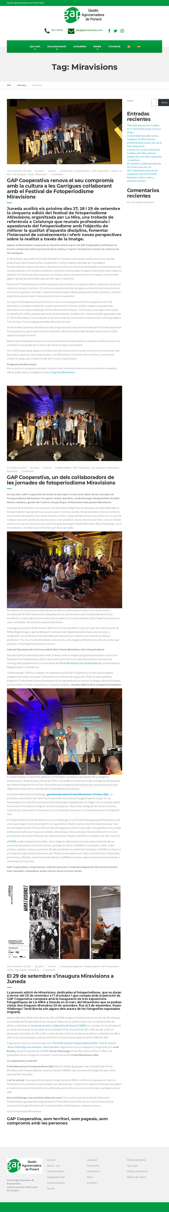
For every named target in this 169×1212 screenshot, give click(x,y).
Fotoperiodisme (82, 170)
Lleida (31, 174)
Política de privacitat (137, 1171)
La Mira (10, 969)
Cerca (130, 100)
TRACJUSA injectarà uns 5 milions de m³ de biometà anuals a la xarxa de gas (144, 129)
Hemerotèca (93, 1171)
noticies (52, 170)
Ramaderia (12, 471)
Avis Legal (132, 1165)
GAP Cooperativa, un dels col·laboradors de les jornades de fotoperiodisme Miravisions (61, 480)
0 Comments (57, 174)
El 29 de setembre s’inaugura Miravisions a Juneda (60, 979)
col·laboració (66, 170)
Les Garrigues (20, 174)
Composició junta (56, 1182)
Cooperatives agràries (71, 966)
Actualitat (79, 46)
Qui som (35, 46)
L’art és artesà (107, 1043)
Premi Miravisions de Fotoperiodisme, (81, 663)
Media (97, 46)
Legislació (92, 1159)
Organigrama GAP (56, 1177)
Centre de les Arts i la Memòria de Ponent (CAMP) (58, 1025)
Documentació (56, 46)
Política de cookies (136, 1177)
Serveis (51, 1188)
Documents (93, 1165)
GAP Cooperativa (100, 170)
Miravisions (41, 174)
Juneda (114, 170)
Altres (90, 1177)
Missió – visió (53, 1165)
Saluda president (55, 1171)
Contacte (114, 46)
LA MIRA (11, 841)
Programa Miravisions (62, 372)
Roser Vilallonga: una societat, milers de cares (33, 1047)
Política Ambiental (136, 1159)
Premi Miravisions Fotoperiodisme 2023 (74, 1043)
